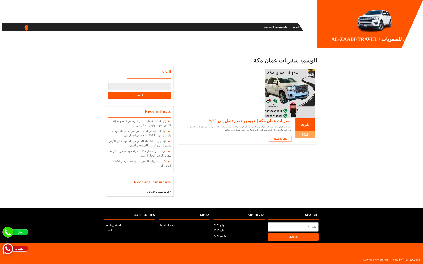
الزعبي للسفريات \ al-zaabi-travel (374, 39)
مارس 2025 (219, 235)
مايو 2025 (218, 230)
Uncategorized (112, 225)
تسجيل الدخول (166, 225)
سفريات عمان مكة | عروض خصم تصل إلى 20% (249, 121)
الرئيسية (307, 27)
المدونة (296, 27)
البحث (165, 72)
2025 (305, 134)
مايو (307, 125)
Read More (278, 139)
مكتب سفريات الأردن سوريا (275, 27)
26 (302, 125)
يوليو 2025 (219, 225)
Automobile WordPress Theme (380, 259)
